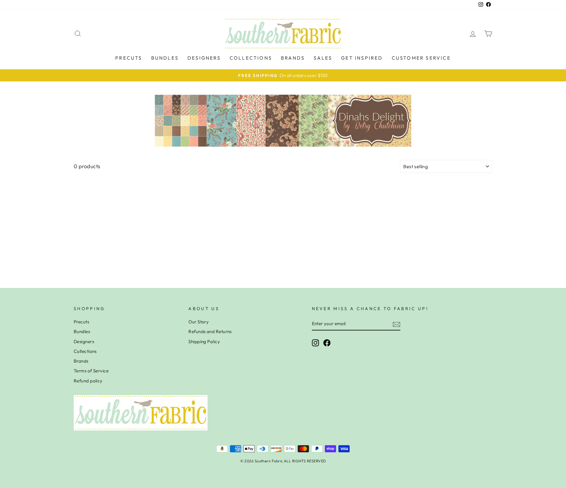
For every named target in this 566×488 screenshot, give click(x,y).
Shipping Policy (204, 341)
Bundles (165, 58)
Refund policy (88, 381)
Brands (293, 58)
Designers (204, 58)
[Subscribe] (396, 324)
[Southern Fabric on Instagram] (315, 342)
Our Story (198, 322)
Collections (251, 58)
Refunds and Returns (210, 331)
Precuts (128, 58)
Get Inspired (362, 58)
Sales (323, 58)
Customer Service (421, 58)
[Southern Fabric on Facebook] (326, 342)
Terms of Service (91, 371)
